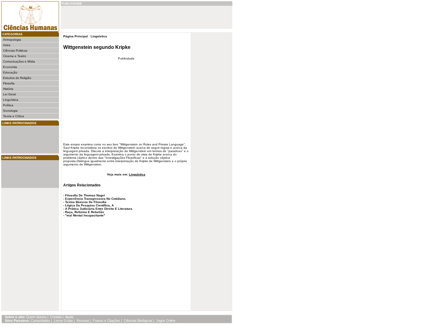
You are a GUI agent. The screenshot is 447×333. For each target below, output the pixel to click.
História (8, 88)
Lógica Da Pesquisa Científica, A (89, 205)
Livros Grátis (63, 320)
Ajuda (69, 317)
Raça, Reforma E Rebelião (84, 212)
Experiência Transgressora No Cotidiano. (95, 198)
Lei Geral (9, 94)
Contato (56, 317)
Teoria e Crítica (13, 116)
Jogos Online (165, 320)
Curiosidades (40, 320)
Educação (10, 72)
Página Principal (75, 36)
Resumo (83, 320)
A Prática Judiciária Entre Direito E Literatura (98, 208)
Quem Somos (36, 317)
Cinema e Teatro (14, 56)
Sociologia (10, 110)
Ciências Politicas (15, 50)
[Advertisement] (21, 139)
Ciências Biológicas (138, 320)
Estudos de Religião (17, 78)
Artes (6, 45)
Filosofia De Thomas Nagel (85, 195)
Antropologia (12, 39)
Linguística (10, 99)
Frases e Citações (106, 320)
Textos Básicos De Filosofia (85, 202)
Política (8, 105)
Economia (10, 67)
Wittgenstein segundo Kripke (96, 47)
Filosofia (9, 83)
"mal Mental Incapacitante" (85, 215)
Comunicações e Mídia (19, 61)
